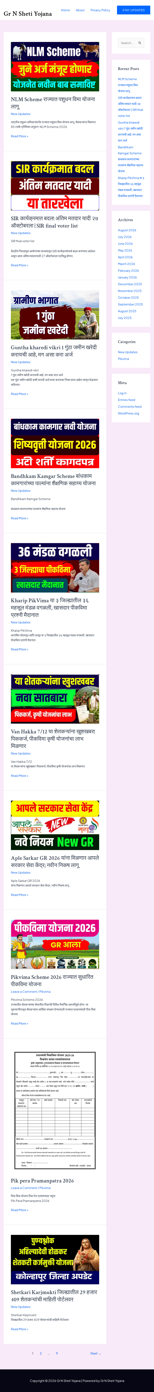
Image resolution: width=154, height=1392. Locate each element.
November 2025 (130, 291)
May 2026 (125, 250)
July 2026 (125, 237)
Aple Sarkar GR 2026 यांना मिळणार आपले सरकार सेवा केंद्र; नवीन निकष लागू (55, 862)
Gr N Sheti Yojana (28, 14)
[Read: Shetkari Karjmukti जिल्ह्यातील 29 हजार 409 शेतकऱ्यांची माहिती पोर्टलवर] (55, 1259)
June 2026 (125, 244)
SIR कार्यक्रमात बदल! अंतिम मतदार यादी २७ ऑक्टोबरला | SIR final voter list (54, 222)
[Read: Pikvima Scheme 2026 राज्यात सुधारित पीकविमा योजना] (55, 944)
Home (65, 10)
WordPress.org (128, 413)
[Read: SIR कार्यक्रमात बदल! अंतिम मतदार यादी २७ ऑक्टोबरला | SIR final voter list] (55, 185)
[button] (133, 10)
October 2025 (128, 297)
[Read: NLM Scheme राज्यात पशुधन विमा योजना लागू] (55, 66)
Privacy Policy (100, 10)
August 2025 (127, 311)
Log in (122, 393)
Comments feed (130, 406)
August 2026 (127, 230)
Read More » (19, 136)
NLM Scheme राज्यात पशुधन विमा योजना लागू (128, 85)
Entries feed (126, 400)
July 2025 (125, 318)
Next (96, 1353)
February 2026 (128, 270)
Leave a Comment (24, 991)
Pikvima (45, 991)
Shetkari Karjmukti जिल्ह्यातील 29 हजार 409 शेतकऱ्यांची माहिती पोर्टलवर (54, 1296)
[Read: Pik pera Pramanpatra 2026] (55, 1110)
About (80, 10)
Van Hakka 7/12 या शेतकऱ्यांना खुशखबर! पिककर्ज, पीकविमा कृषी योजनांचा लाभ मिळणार (53, 739)
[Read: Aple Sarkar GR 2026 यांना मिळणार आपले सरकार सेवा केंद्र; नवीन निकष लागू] (55, 825)
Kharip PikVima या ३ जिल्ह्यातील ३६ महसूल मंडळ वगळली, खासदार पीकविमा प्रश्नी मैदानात (50, 608)
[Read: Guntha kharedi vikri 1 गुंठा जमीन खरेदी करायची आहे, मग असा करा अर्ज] (55, 314)
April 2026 (125, 257)
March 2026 (126, 264)
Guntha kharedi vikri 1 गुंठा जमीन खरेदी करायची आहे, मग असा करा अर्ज (54, 351)
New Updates (20, 114)
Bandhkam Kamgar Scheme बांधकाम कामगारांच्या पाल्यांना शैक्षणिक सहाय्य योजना (53, 480)
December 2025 (130, 284)
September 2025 (130, 304)
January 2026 (127, 277)
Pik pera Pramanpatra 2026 (42, 1181)
